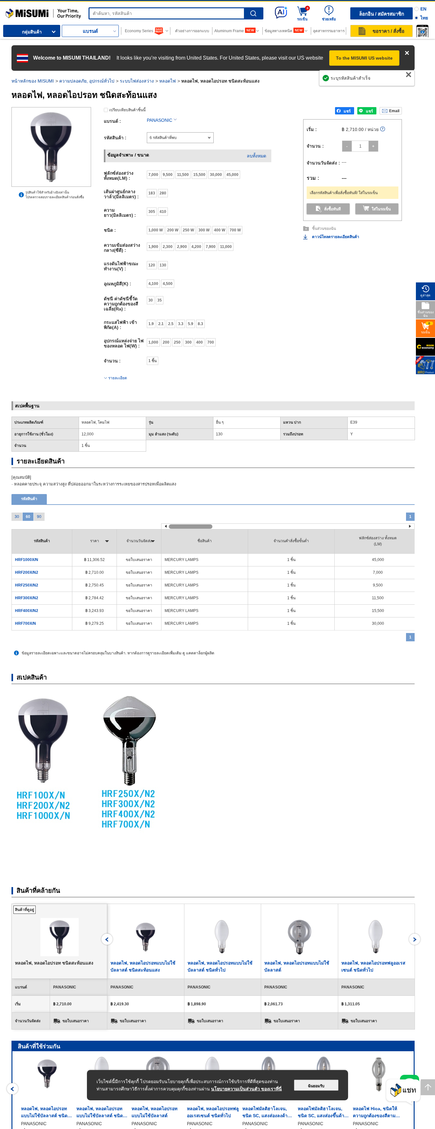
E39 (353, 422)
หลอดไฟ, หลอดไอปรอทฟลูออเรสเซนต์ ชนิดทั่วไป (213, 1112)
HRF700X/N (25, 623)
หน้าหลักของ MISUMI (32, 81)
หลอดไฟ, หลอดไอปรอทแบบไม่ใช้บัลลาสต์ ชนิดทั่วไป (99, 1112)
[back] (107, 939)
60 (28, 516)
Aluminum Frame (229, 31)
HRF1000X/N (26, 559)
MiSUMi (11, 11)
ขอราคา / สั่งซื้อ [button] (388, 31)
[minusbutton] (347, 146)
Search (253, 13)
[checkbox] (153, 175)
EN (423, 8)
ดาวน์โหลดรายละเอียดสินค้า (335, 237)
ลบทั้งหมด (256, 155)
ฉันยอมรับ (316, 1086)
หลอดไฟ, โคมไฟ (96, 422)
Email (394, 111)
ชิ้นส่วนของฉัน (324, 228)
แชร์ (347, 111)
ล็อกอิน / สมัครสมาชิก (381, 14)
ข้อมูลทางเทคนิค (278, 31)
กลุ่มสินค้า (32, 31)
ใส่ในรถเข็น (381, 209)
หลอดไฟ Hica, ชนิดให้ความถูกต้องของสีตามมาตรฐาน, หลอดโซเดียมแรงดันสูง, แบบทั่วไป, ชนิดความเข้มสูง (377, 1112)
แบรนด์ (90, 31)
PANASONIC (159, 120)
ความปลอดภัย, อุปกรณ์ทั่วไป (86, 81)
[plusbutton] (373, 146)
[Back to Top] (428, 1087)
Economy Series (139, 31)
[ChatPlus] (403, 1092)
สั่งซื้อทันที (332, 209)
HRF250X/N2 (26, 585)
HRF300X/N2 (26, 598)
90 (39, 516)
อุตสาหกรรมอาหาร (329, 31)
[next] (415, 939)
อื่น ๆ (220, 422)
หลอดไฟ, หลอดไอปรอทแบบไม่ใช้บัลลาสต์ (154, 1112)
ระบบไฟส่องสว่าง (137, 81)
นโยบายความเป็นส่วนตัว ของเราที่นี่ (246, 1088)
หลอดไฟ (167, 81)
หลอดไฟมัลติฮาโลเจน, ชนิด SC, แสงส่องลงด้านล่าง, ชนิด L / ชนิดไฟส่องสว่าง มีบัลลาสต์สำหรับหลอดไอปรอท (267, 1112)
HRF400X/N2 (26, 610)
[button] (422, 31)
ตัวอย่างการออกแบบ (192, 31)
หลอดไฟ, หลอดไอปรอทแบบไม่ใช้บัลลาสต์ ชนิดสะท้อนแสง (44, 1112)
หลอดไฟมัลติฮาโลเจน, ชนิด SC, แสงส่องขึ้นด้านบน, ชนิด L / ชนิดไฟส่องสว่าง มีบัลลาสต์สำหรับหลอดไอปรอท (322, 1112)
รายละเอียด (117, 378)
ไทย (424, 17)
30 (17, 516)
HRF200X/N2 (26, 572)
